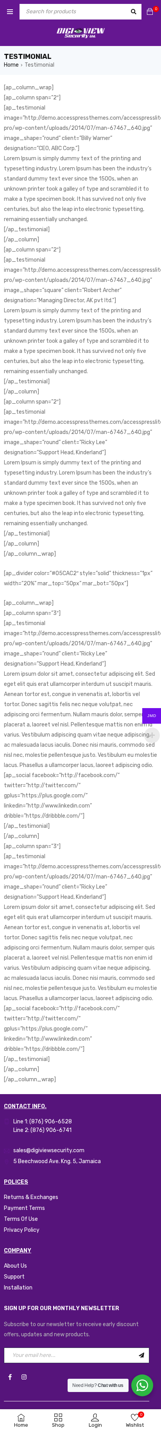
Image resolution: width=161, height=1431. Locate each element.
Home (11, 65)
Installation (18, 1287)
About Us (15, 1266)
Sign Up (141, 1355)
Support (14, 1276)
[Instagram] (24, 1377)
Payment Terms (24, 1208)
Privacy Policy (21, 1230)
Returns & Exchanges (31, 1197)
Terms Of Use (21, 1219)
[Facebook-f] (10, 1377)
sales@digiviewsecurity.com (48, 1150)
